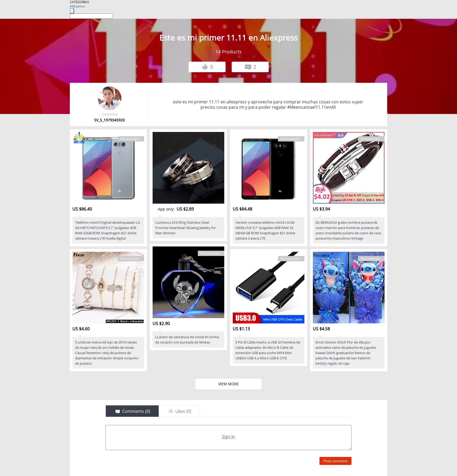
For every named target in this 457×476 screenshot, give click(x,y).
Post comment (335, 461)
